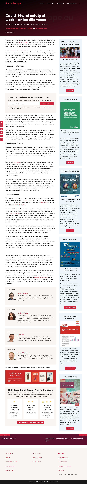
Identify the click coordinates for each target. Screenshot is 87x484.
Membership (60, 3)
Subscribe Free (46, 103)
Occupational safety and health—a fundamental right (64, 440)
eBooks (42, 3)
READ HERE (70, 162)
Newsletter (50, 3)
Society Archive (36, 462)
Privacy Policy (20, 107)
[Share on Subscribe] (1, 139)
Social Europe (13, 3)
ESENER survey (14, 213)
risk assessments (19, 205)
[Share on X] (1, 125)
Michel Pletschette (41, 28)
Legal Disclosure (63, 457)
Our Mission (9, 453)
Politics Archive (36, 453)
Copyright (61, 470)
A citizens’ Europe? (8, 439)
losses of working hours (41, 277)
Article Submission (11, 462)
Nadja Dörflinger (21, 28)
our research (17, 162)
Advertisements (71, 3)
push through (28, 200)
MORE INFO (70, 90)
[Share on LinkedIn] (1, 129)
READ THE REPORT (70, 368)
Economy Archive (37, 457)
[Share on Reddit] (1, 136)
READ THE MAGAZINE (70, 307)
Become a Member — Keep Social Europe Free (31, 422)
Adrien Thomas (10, 28)
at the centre (23, 42)
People (7, 457)
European (44, 202)
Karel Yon (30, 28)
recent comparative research (17, 51)
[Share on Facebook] (1, 132)
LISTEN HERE (70, 230)
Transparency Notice (64, 466)
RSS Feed (61, 453)
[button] (80, 3)
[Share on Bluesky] (1, 122)
